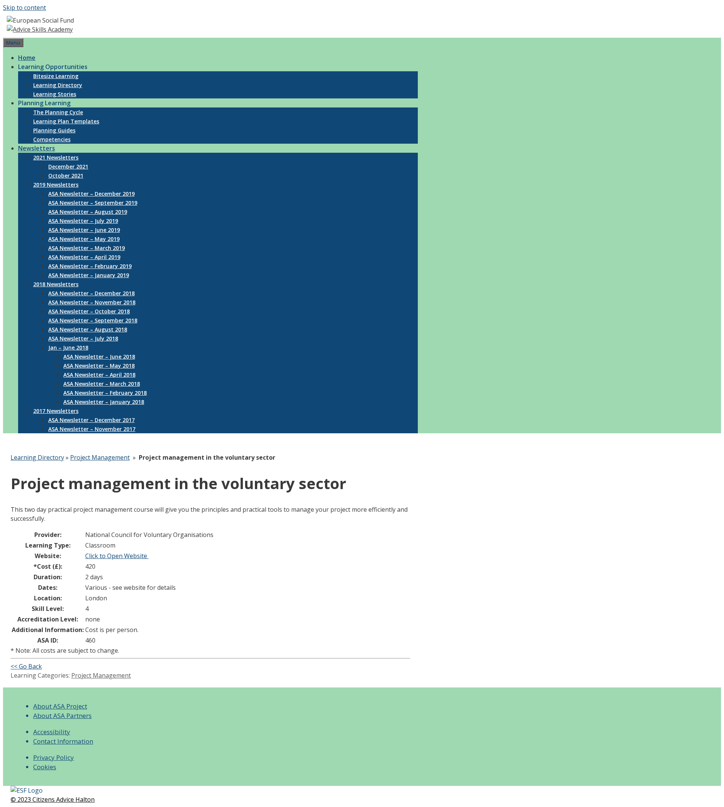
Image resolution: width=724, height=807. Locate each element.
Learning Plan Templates (66, 121)
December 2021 (68, 166)
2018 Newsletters (55, 284)
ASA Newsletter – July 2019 (83, 220)
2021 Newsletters (55, 157)
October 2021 (65, 175)
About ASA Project (60, 706)
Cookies (44, 767)
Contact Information (63, 741)
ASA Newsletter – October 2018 (89, 311)
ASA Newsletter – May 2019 (84, 238)
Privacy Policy (53, 757)
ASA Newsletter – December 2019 (91, 193)
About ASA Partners (62, 715)
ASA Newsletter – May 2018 (99, 365)
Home (26, 58)
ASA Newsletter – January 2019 (88, 275)
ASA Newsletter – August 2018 (87, 329)
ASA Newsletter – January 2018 (103, 401)
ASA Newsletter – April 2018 (99, 374)
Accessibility (51, 731)
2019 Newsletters (55, 184)
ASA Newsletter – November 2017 (91, 429)
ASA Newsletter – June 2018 (99, 356)
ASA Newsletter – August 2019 (87, 211)
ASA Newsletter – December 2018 (91, 293)
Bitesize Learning (55, 76)
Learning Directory (57, 85)
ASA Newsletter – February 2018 (105, 392)
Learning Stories (54, 94)
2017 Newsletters (55, 410)
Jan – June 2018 (68, 347)
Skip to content (24, 7)
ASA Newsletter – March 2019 (86, 248)
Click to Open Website (117, 556)
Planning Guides (54, 130)
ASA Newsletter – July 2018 (83, 338)
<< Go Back (26, 666)
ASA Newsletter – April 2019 (84, 257)
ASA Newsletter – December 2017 (91, 419)
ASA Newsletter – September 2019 (92, 202)
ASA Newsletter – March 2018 (101, 383)
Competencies (52, 139)
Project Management (100, 457)
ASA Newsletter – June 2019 (84, 229)
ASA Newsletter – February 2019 (90, 266)
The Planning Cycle (58, 112)
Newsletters (36, 148)
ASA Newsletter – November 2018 (91, 302)
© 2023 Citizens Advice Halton (53, 799)
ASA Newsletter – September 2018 (92, 320)
